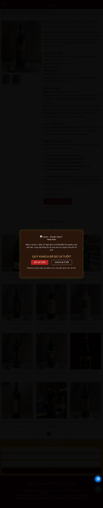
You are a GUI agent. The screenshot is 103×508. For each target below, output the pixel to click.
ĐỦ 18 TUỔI (39, 262)
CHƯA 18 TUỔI (62, 262)
